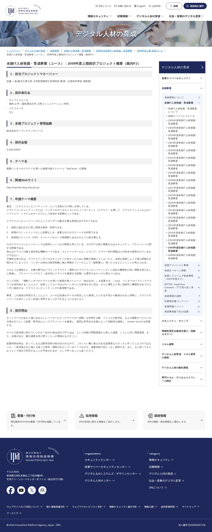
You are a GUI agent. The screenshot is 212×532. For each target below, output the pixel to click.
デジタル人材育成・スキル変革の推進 (179, 356)
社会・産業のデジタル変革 (165, 480)
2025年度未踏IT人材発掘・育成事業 (183, 129)
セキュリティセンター (98, 460)
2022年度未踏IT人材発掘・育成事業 (183, 152)
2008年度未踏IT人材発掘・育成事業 (183, 257)
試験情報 (154, 467)
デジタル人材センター (98, 480)
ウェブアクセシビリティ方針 (87, 506)
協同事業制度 (168, 506)
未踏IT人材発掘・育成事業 (77, 51)
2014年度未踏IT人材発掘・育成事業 (183, 212)
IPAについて (105, 6)
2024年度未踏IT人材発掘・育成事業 (183, 137)
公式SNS (156, 6)
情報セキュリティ (159, 460)
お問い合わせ (124, 6)
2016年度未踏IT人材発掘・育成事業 (183, 197)
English (140, 6)
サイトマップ (189, 506)
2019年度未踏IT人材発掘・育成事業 (183, 174)
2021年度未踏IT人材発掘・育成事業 (183, 159)
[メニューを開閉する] (201, 78)
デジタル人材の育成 (35, 51)
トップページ (13, 51)
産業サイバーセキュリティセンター (106, 467)
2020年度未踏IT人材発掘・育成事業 (183, 167)
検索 (175, 6)
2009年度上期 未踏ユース (150, 51)
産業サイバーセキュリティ (176, 78)
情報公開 (149, 506)
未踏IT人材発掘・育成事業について (182, 110)
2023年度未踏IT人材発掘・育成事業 (183, 144)
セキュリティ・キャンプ (175, 321)
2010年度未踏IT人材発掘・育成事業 (183, 242)
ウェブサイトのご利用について (23, 506)
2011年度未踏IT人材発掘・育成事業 (182, 234)
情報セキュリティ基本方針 (123, 506)
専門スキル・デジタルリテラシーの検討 (179, 379)
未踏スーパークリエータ (181, 116)
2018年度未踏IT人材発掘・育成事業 (183, 182)
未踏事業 (54, 51)
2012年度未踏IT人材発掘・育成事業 (183, 227)
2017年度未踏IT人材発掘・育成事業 (183, 189)
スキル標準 (168, 344)
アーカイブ (12, 513)
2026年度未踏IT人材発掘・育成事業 (183, 122)
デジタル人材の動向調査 (175, 367)
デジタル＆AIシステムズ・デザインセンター (111, 473)
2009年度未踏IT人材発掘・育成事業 (114, 51)
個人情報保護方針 (55, 506)
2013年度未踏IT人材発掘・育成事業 (183, 219)
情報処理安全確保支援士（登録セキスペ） (179, 333)
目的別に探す (197, 6)
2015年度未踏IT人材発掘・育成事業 (183, 204)
